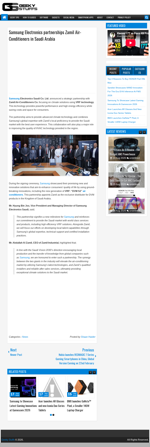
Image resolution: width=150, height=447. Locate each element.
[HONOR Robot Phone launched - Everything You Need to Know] (23, 387)
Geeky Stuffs (8, 444)
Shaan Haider (88, 337)
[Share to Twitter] (30, 379)
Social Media (68, 17)
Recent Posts (113, 70)
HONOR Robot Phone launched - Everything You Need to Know (23, 405)
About (100, 17)
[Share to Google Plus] (33, 379)
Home (4, 17)
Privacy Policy (124, 17)
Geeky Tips (14, 17)
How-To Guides (29, 17)
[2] (53, 419)
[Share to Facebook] (27, 379)
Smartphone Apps (85, 17)
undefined (134, 158)
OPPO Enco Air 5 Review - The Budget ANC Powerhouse (125, 152)
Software (44, 17)
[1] (51, 419)
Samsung (14, 98)
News (25, 337)
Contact (110, 17)
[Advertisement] (49, 67)
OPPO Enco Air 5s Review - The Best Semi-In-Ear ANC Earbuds (125, 178)
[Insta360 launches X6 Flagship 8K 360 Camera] (80, 387)
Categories (140, 70)
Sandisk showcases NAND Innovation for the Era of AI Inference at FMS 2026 (125, 92)
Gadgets (55, 17)
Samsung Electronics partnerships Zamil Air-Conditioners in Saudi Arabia (45, 35)
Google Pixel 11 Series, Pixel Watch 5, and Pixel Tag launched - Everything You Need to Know (51, 408)
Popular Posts (126, 70)
